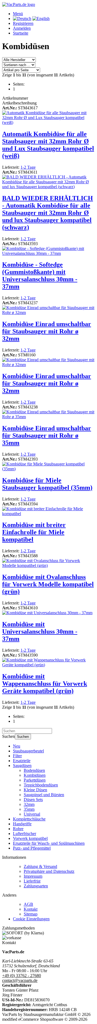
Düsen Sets (33, 799)
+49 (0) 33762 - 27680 (21, 975)
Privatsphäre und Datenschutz (49, 871)
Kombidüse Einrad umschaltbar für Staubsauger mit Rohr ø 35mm (46, 435)
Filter (17, 755)
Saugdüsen (22, 765)
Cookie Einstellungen (31, 919)
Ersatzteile (21, 760)
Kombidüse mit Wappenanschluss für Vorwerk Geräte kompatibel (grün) (44, 683)
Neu (16, 746)
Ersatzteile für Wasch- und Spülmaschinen (49, 843)
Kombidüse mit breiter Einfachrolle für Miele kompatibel (34, 532)
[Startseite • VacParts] (18, 4)
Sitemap (30, 914)
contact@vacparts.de (19, 980)
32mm (29, 804)
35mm (29, 809)
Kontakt (30, 909)
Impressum (33, 876)
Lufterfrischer (24, 833)
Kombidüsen (35, 775)
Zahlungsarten (36, 886)
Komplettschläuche (29, 819)
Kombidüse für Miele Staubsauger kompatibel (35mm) (47, 484)
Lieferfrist (32, 881)
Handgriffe (22, 824)
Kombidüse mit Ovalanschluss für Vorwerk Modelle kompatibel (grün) (48, 584)
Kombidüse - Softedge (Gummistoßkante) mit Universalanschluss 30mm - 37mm (39, 275)
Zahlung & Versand (40, 866)
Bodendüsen (34, 770)
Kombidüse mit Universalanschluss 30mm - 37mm (39, 631)
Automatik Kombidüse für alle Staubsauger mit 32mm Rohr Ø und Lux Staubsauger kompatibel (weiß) (48, 144)
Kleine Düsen (35, 790)
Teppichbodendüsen (41, 785)
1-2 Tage (28, 167)
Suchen (23, 737)
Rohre (18, 828)
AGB (28, 904)
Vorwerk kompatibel (30, 838)
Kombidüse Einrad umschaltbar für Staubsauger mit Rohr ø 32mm (46, 331)
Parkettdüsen (35, 780)
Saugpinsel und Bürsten (44, 794)
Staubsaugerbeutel (28, 751)
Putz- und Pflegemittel (32, 848)
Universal (32, 814)
